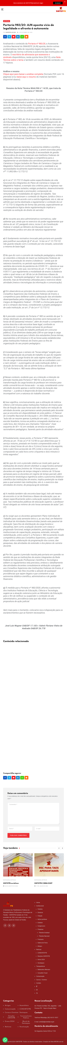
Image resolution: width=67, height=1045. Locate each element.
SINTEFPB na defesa (11, 883)
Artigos (40, 946)
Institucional (40, 906)
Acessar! (58, 3)
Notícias (13, 880)
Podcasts (41, 939)
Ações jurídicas (42, 919)
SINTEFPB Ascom (11, 32)
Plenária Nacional (44, 936)
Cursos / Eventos (41, 980)
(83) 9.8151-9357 (52, 1017)
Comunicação (40, 976)
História (40, 909)
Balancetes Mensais (44, 969)
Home (38, 902)
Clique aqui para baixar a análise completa (23, 74)
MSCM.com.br (58, 1041)
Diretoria (40, 912)
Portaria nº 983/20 (36, 43)
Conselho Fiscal (42, 973)
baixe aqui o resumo (26, 77)
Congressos (41, 926)
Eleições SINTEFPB (44, 956)
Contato (38, 983)
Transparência (40, 966)
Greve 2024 (41, 959)
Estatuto (40, 922)
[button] (59, 848)
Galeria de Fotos (43, 943)
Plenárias (40, 929)
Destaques (6, 880)
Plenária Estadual (44, 932)
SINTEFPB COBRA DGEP (43, 883)
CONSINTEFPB (42, 953)
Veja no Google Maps (49, 1008)
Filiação (40, 916)
